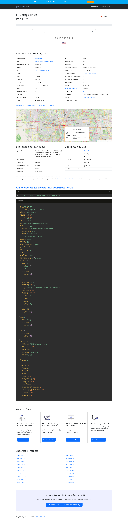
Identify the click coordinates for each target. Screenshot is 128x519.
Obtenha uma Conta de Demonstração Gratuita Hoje (64, 505)
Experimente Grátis (48, 440)
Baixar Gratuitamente (98, 440)
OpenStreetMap (102, 141)
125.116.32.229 (21, 473)
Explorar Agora (23, 440)
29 (34, 517)
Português (106, 17)
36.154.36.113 (69, 467)
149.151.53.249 (21, 458)
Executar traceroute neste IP (46, 105)
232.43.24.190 (20, 461)
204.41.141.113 (69, 473)
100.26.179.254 (21, 464)
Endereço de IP (105, 6)
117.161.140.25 (69, 458)
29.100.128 (42, 517)
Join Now (90, 2)
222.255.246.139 (21, 477)
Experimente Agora (73, 440)
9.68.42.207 (20, 455)
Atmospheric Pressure (71, 88)
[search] (92, 32)
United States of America (42, 70)
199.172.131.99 (69, 470)
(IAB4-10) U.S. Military (89, 97)
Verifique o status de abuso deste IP (26, 105)
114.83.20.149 (20, 483)
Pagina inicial (94, 6)
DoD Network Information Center (44, 61)
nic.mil (85, 73)
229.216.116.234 (69, 461)
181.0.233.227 (69, 480)
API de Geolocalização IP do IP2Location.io (69, 179)
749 (84, 91)
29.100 (37, 517)
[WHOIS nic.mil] (91, 73)
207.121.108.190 (69, 477)
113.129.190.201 (69, 464)
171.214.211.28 (69, 483)
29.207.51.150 (20, 480)
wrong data (58, 176)
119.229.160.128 (21, 467)
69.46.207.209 (20, 470)
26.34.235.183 (69, 455)
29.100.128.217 (39, 58)
